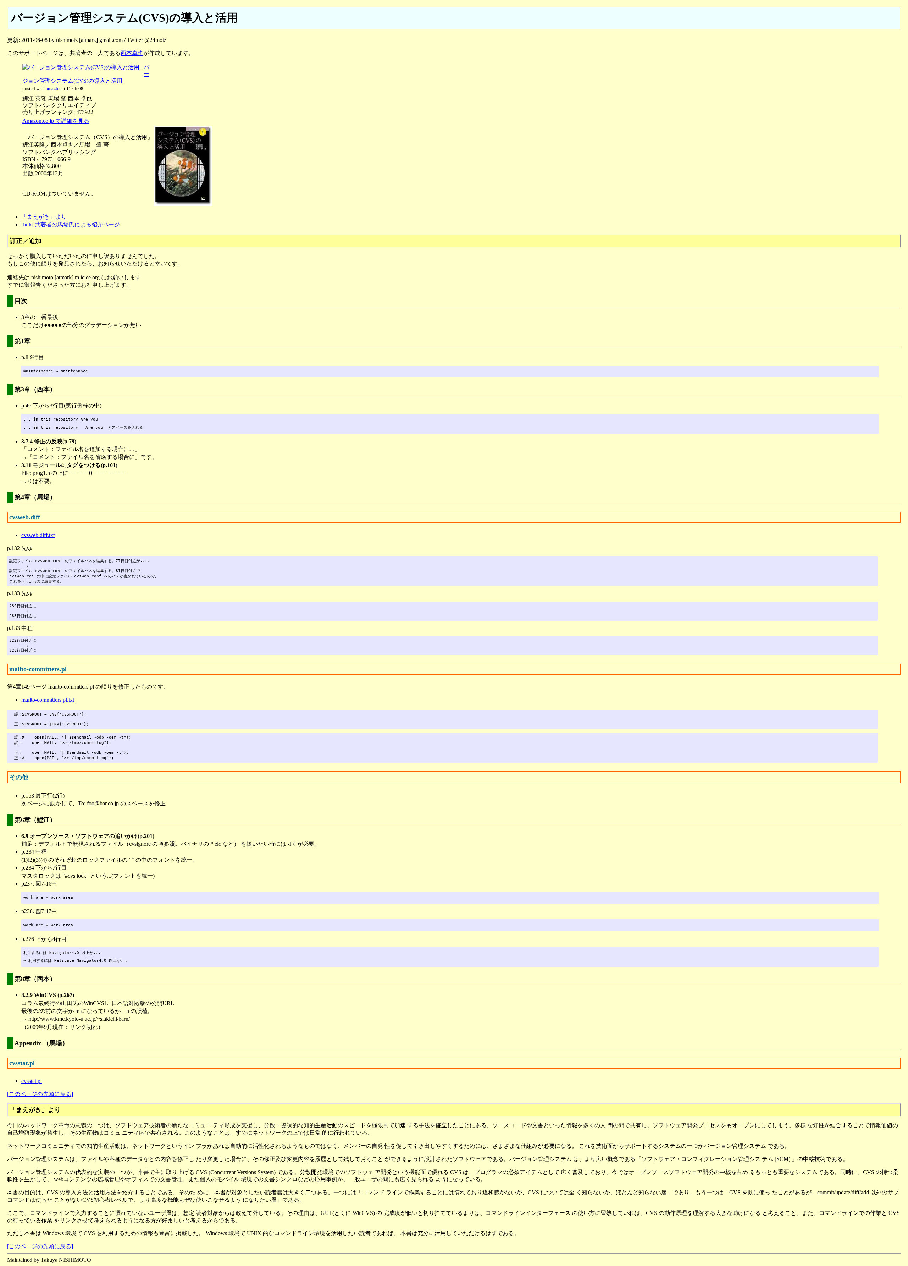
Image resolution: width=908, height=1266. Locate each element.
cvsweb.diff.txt (38, 535)
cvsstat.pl (31, 1081)
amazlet (53, 88)
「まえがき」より (44, 217)
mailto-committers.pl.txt (47, 700)
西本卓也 (132, 53)
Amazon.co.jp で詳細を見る (55, 121)
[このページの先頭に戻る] (40, 1094)
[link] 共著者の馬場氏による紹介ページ (70, 224)
